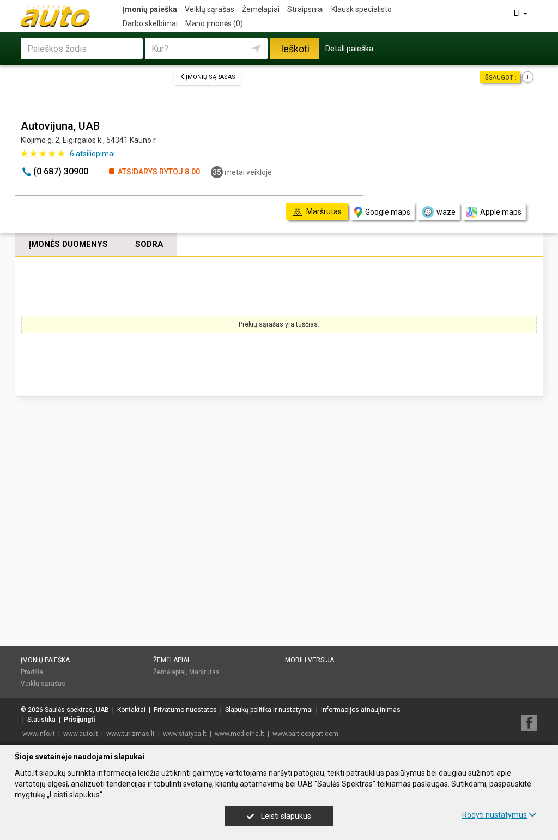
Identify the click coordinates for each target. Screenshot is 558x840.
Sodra (149, 244)
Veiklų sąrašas (209, 9)
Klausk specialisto (361, 9)
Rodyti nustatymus (494, 815)
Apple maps (500, 212)
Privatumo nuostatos (185, 710)
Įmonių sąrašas (210, 77)
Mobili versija (309, 660)
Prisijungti (79, 719)
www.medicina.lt (239, 734)
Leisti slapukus (285, 816)
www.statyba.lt (185, 734)
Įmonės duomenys (68, 244)
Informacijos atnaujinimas (361, 710)
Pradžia (32, 672)
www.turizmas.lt (130, 734)
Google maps (387, 212)
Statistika (41, 719)
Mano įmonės (214, 23)
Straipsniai (305, 9)
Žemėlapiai (261, 9)
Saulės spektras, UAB (77, 710)
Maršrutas (204, 672)
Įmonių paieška (150, 9)
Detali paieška (349, 48)
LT (518, 13)
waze (446, 212)
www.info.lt (38, 734)
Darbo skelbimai (150, 23)
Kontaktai (131, 710)
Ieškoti (295, 49)
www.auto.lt (80, 734)
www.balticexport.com (305, 734)
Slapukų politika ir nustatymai (269, 710)
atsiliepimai (92, 153)
